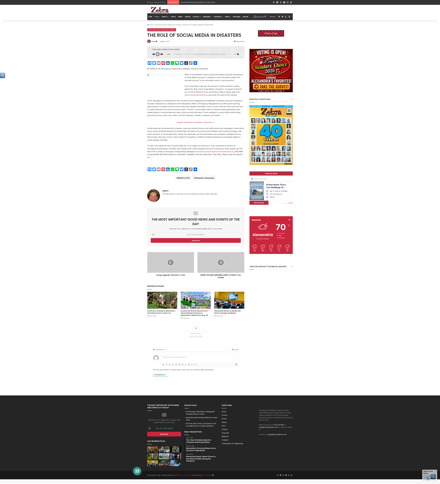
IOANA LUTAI (184, 178)
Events (164, 17)
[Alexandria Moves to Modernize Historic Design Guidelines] (229, 300)
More (227, 17)
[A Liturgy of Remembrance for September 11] (175, 463)
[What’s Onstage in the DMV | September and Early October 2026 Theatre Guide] (175, 456)
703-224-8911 (279, 425)
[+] (195, 364)
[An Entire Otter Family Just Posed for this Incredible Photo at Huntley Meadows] (175, 449)
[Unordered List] (179, 364)
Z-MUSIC (225, 440)
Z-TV (156, 17)
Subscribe (206, 17)
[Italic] (166, 364)
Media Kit (225, 436)
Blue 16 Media (206, 475)
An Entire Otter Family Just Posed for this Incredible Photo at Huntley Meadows (209, 2)
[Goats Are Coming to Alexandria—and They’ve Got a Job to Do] (162, 300)
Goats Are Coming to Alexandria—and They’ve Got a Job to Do (161, 312)
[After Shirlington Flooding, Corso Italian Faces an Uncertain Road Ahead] (164, 463)
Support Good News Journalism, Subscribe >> (196, 122)
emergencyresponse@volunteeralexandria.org (216, 151)
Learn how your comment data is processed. (198, 370)
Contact (196, 17)
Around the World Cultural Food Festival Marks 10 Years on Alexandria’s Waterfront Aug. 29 (194, 313)
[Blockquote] (182, 364)
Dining (180, 17)
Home (150, 17)
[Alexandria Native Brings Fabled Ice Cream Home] (164, 449)
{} (192, 364)
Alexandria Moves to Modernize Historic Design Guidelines (227, 312)
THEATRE (187, 17)
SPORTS (173, 17)
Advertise (217, 17)
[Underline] (169, 364)
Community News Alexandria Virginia (168, 25)
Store (224, 426)
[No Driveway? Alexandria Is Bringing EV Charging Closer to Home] (152, 449)
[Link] (189, 364)
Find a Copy (271, 33)
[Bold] (163, 364)
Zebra (153, 41)
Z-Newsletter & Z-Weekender (232, 443)
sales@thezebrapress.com (268, 427)
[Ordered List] (176, 364)
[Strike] (173, 364)
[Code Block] (185, 364)
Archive (245, 17)
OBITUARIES (236, 17)
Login (236, 350)
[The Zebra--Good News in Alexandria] (159, 9)
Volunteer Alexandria (204, 178)
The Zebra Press (185, 475)
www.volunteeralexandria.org (196, 95)
